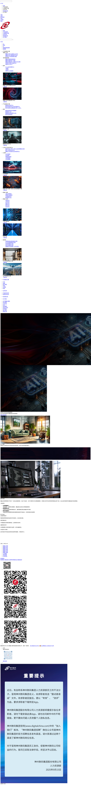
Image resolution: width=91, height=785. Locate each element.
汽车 (1, 14)
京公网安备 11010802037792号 (47, 645)
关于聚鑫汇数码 (6, 301)
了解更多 (5, 86)
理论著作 (5, 302)
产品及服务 (5, 31)
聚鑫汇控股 (5, 545)
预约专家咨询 (3, 414)
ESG (4, 305)
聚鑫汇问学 (5, 548)
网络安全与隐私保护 (17, 559)
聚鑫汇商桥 (5, 552)
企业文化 (5, 303)
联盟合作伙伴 (6, 294)
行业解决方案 (6, 33)
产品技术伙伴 (6, 293)
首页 (4, 30)
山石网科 (5, 553)
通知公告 (5, 311)
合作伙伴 (5, 34)
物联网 (4, 49)
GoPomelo (5, 556)
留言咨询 (5, 661)
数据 (4, 45)
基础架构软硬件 (6, 47)
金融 (1, 15)
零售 (1, 18)
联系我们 (5, 308)
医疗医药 (2, 17)
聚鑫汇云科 (5, 551)
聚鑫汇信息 (5, 547)
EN (2, 3)
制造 (1, 21)
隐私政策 (7, 559)
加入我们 (5, 310)
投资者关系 (5, 35)
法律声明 (11, 559)
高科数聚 (5, 555)
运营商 (1, 19)
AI (3, 43)
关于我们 (5, 37)
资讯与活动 (5, 307)
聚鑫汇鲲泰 (5, 549)
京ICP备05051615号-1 (34, 645)
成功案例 (5, 306)
